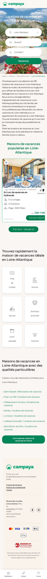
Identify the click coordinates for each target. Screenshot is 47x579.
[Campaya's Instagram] (39, 510)
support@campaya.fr (14, 477)
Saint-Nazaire (9, 189)
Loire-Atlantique (38, 76)
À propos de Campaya (14, 485)
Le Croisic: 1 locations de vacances (19, 416)
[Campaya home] (13, 4)
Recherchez (23, 61)
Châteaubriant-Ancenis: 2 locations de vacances (21, 404)
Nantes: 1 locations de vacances (18, 410)
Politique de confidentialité (15, 488)
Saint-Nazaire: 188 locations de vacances (22, 391)
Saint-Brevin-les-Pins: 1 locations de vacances (20, 428)
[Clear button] (38, 32)
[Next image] (40, 190)
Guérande (21, 189)
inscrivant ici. (11, 509)
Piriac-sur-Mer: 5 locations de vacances (22, 397)
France (11, 76)
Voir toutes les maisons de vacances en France (23, 439)
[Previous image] (6, 190)
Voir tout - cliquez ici (23, 229)
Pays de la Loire (23, 76)
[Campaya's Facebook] (32, 510)
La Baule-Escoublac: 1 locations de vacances (24, 421)
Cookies (9, 490)
